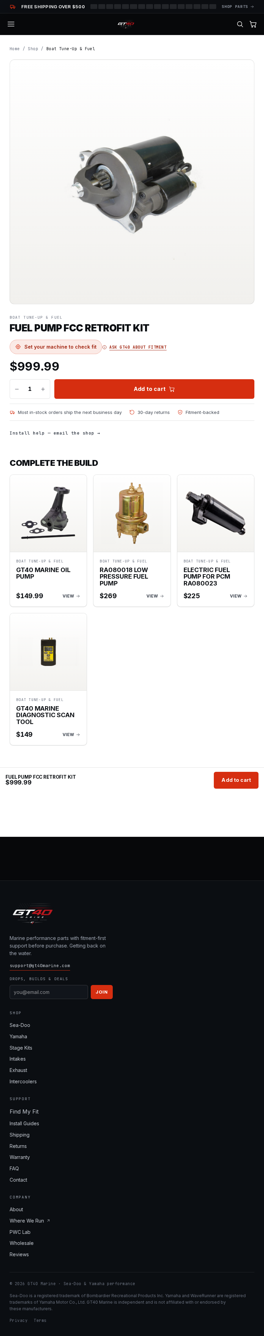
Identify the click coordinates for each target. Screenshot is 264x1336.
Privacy (19, 1320)
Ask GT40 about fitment (138, 347)
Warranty (20, 1157)
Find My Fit (24, 1111)
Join (102, 992)
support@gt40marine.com (40, 965)
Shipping (20, 1135)
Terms (40, 1320)
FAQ (14, 1168)
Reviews (19, 1254)
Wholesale (22, 1243)
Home (15, 48)
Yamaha (18, 1036)
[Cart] (253, 24)
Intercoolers (23, 1081)
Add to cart (150, 388)
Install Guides (24, 1123)
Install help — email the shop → (55, 433)
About (16, 1209)
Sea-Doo (20, 1025)
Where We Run (27, 1221)
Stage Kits (21, 1048)
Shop (33, 48)
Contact (18, 1180)
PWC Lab (20, 1232)
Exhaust (18, 1070)
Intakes (18, 1059)
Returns (18, 1146)
